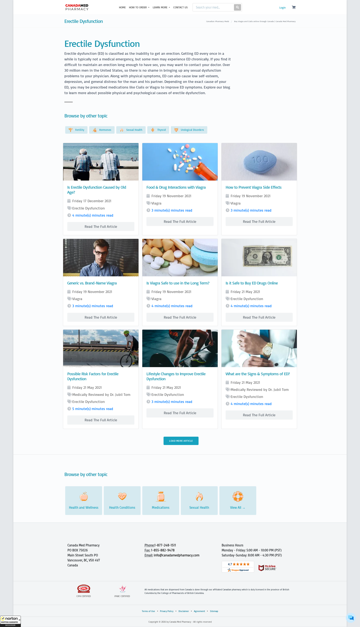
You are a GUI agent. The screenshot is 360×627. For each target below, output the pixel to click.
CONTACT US (180, 7)
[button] (10, 621)
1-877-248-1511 (165, 545)
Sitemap (214, 611)
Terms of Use (148, 611)
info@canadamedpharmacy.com (176, 555)
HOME (122, 7)
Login (282, 7)
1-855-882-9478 (163, 550)
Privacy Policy (166, 611)
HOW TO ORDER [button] (138, 7)
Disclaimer (184, 611)
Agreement (199, 611)
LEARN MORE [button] (160, 7)
